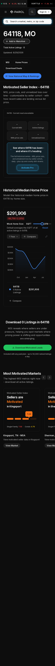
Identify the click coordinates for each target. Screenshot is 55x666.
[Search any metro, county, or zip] (32, 12)
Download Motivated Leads (29, 347)
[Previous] (43, 377)
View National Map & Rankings (23, 76)
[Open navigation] (5, 12)
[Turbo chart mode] (46, 236)
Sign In (43, 12)
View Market (12, 445)
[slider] (42, 223)
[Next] (49, 377)
